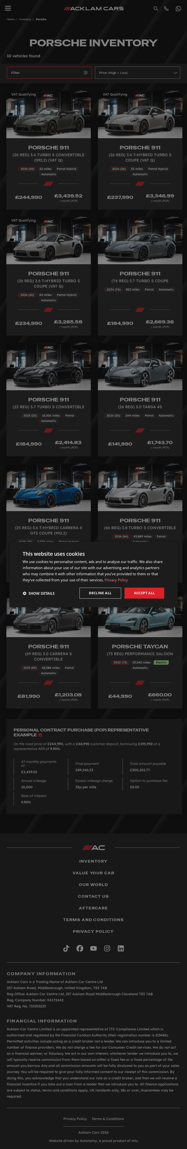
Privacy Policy (116, 579)
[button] (39, 593)
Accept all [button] (144, 593)
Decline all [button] (100, 593)
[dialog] (93, 574)
